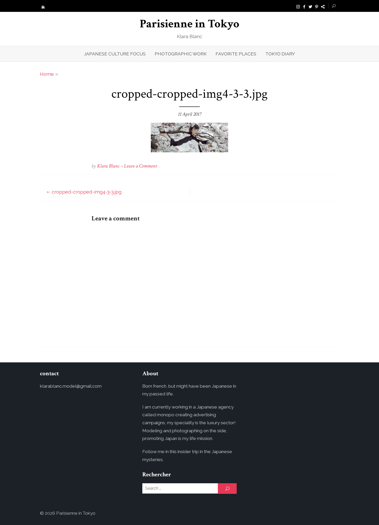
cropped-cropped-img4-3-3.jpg (86, 192)
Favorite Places (236, 53)
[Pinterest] (316, 6)
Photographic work (181, 53)
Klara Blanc (108, 166)
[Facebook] (304, 6)
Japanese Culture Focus (115, 53)
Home (47, 74)
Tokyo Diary (280, 53)
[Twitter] (310, 6)
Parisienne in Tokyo (189, 23)
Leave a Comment (140, 166)
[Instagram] (298, 6)
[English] (323, 6)
